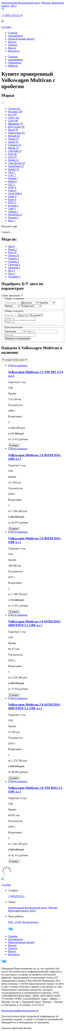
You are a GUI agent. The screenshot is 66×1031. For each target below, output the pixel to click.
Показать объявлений (17, 338)
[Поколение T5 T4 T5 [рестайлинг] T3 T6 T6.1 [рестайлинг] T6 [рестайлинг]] (15, 331)
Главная (12, 32)
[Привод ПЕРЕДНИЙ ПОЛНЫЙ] (12, 305)
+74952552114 (16, 896)
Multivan (13, 65)
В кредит (14, 445)
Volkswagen (14, 62)
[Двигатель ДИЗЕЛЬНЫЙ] (29, 302)
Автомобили (15, 35)
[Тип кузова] (35, 315)
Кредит (12, 41)
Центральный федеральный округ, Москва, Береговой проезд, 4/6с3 (33, 909)
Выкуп (12, 47)
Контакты (13, 50)
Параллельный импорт (21, 38)
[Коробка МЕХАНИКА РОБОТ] (47, 302)
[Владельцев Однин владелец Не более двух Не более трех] (31, 305)
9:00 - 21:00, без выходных (23, 922)
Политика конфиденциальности (19, 1010)
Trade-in (12, 44)
